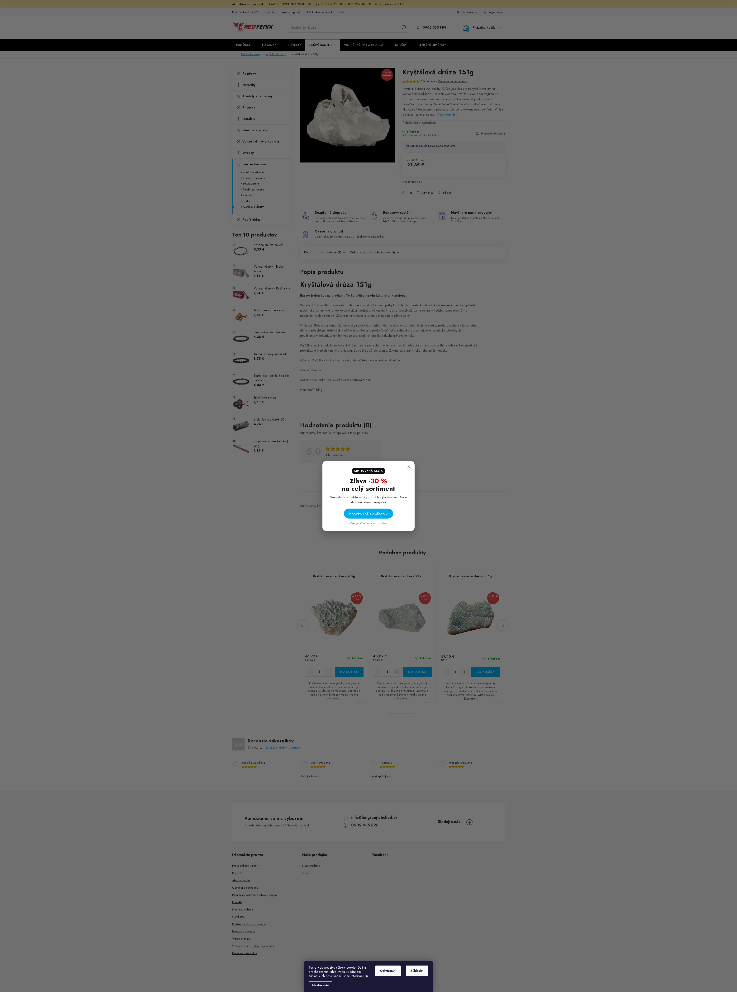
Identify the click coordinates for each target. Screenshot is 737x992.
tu (366, 976)
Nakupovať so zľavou (368, 513)
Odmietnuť (388, 971)
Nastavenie (320, 985)
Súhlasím (417, 971)
